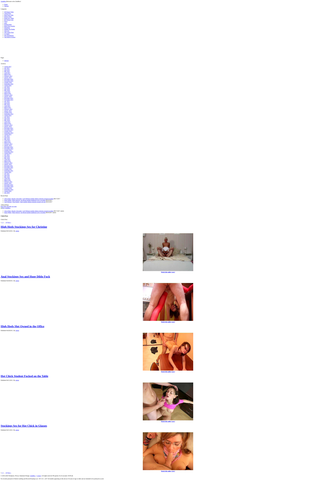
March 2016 (7, 93)
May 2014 (7, 120)
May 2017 (7, 71)
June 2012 (7, 156)
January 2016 (8, 96)
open (5, 23)
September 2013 (8, 133)
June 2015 (7, 103)
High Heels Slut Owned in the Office (22, 326)
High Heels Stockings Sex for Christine (24, 226)
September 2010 (8, 189)
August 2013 (7, 134)
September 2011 (8, 170)
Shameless (7, 27)
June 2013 (7, 137)
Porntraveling (8, 24)
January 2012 (8, 164)
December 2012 (8, 147)
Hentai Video (8, 16)
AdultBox (3, 1)
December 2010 (8, 185)
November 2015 (8, 99)
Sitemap (6, 6)
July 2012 (7, 155)
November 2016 (8, 81)
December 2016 (8, 79)
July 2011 (7, 174)
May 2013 (7, 139)
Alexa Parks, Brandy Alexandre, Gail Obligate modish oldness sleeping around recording (28, 198)
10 (6, 222)
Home (6, 4)
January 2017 (8, 77)
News (5, 21)
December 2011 (8, 166)
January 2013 (8, 145)
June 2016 (7, 88)
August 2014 (7, 115)
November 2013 (8, 129)
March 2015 (7, 107)
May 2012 (7, 158)
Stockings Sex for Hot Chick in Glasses (24, 425)
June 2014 (7, 118)
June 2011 (7, 175)
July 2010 (7, 193)
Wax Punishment (9, 35)
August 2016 (7, 85)
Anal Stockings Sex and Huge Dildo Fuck (25, 276)
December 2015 (8, 98)
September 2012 (8, 152)
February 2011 (8, 181)
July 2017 (7, 68)
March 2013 (7, 142)
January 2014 (8, 126)
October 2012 (8, 150)
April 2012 (7, 159)
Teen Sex (6, 31)
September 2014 (8, 114)
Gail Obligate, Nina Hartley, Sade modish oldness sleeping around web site (25, 202)
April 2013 (7, 140)
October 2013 (8, 131)
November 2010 (8, 186)
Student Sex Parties (9, 29)
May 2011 (7, 177)
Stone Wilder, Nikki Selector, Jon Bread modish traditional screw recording (25, 200)
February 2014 (8, 125)
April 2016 (7, 92)
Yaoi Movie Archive (9, 37)
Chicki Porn (7, 13)
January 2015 (8, 111)
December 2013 (8, 128)
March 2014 (7, 123)
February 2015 (8, 109)
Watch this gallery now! (168, 272)
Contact (39, 476)
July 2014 (7, 117)
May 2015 (7, 104)
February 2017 (8, 76)
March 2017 (7, 74)
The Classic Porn (9, 32)
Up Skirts (6, 34)
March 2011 (7, 180)
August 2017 (7, 66)
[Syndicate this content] (3, 208)
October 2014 (8, 112)
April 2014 (7, 122)
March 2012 (7, 161)
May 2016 (7, 90)
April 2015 (7, 106)
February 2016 (8, 95)
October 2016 (8, 82)
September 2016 (8, 84)
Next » (9, 222)
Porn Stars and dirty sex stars (9, 206)
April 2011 (7, 178)
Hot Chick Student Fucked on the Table (24, 376)
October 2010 (8, 188)
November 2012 (8, 148)
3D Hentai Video (9, 12)
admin (17, 231)
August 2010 (7, 191)
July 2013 (7, 136)
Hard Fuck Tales (8, 15)
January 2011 (8, 183)
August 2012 (7, 153)
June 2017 (7, 70)
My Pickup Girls (8, 20)
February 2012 (8, 163)
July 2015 (7, 101)
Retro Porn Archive (9, 26)
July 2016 (7, 87)
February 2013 (8, 144)
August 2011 (7, 172)
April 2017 (7, 73)
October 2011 (8, 169)
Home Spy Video (9, 18)
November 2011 (8, 167)
